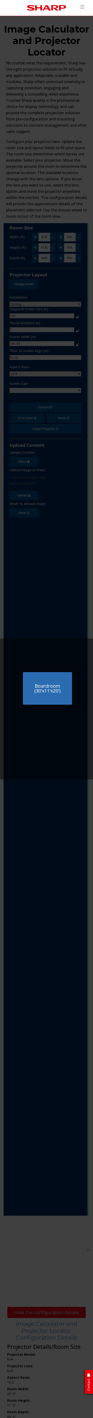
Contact (88, 1385)
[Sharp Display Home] (46, 8)
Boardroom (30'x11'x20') (47, 688)
